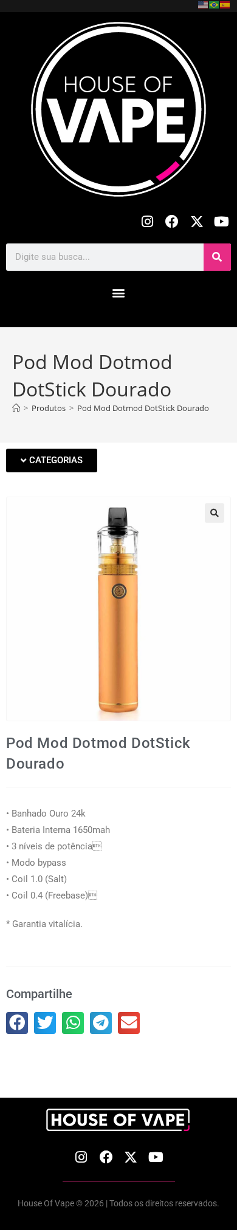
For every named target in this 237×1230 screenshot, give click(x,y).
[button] (119, 293)
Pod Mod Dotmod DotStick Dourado (143, 408)
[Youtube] (221, 221)
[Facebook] (172, 221)
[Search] (217, 257)
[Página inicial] (16, 408)
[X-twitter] (196, 221)
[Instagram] (147, 221)
